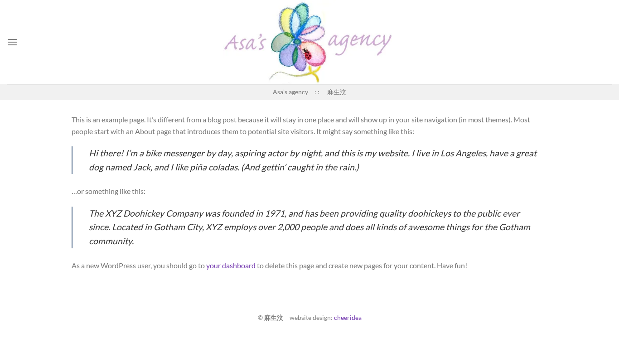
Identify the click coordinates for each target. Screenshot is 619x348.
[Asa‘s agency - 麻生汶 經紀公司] (309, 42)
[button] (12, 42)
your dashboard (231, 265)
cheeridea (348, 317)
